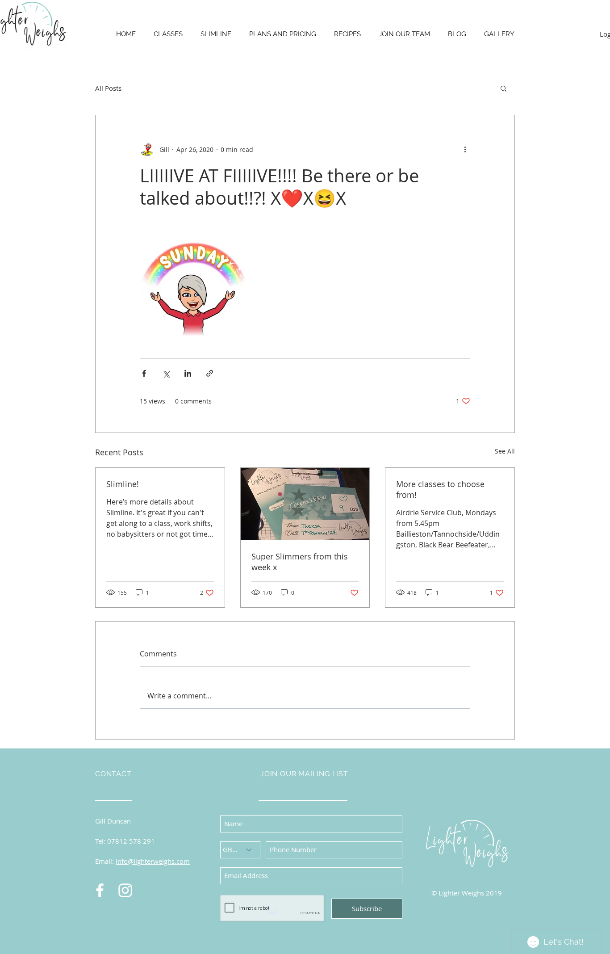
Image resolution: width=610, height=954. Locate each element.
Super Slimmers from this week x (299, 561)
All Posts (108, 88)
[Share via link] (209, 373)
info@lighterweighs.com (153, 861)
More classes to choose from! (440, 489)
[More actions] (465, 149)
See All (505, 451)
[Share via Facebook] (144, 373)
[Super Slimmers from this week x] (305, 504)
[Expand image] (193, 283)
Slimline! (122, 484)
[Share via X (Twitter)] (166, 373)
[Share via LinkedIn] (188, 373)
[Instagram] (125, 890)
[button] (503, 88)
